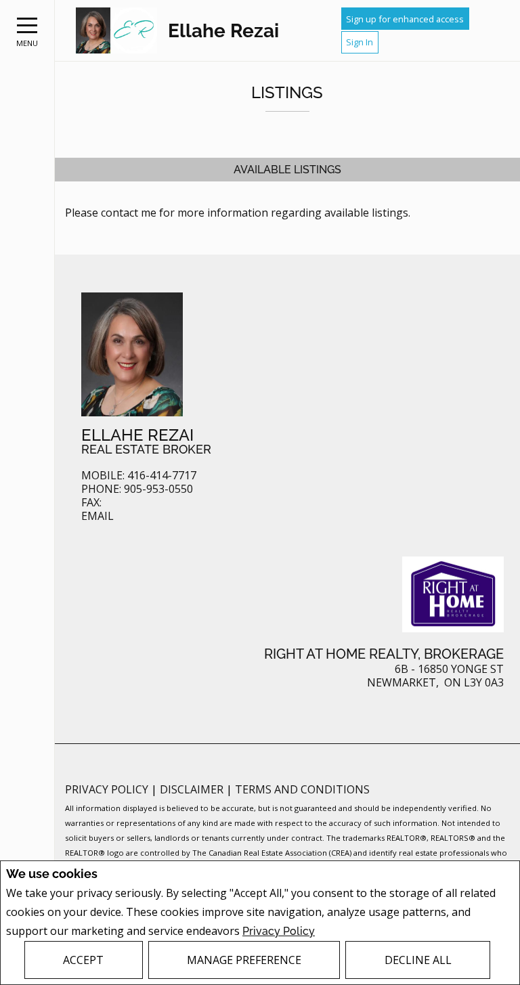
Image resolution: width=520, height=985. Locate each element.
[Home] (116, 30)
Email (97, 516)
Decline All (418, 960)
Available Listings (287, 169)
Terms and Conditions (302, 789)
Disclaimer (193, 789)
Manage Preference (244, 960)
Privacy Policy (278, 931)
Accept (83, 960)
